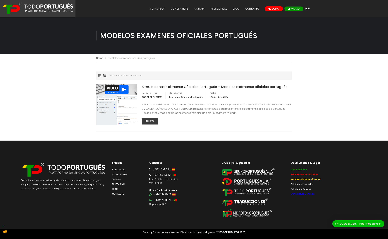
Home (99, 58)
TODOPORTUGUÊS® (152, 97)
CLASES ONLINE (179, 8)
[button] (188, 224)
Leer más (150, 121)
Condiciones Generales (303, 193)
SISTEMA (199, 8)
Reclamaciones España (304, 174)
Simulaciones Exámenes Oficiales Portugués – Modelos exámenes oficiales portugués (214, 86)
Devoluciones (299, 169)
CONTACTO (252, 8)
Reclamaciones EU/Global (305, 179)
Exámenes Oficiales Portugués (186, 97)
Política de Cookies (301, 189)
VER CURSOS (157, 8)
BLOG (236, 8)
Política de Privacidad (302, 184)
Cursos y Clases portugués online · (161, 232)
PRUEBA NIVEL (219, 8)
